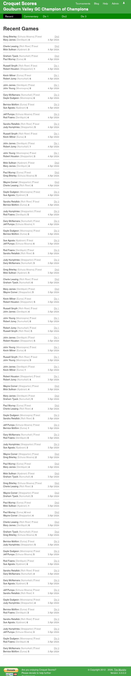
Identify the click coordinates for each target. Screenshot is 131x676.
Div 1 (46, 16)
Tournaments (83, 3)
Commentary (31, 16)
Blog (96, 3)
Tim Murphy (120, 669)
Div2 (64, 16)
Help (105, 3)
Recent (9, 16)
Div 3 (83, 16)
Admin (115, 3)
